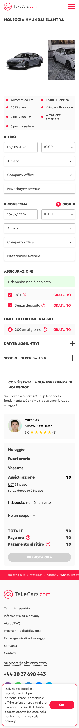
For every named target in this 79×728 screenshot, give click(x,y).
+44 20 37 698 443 (25, 674)
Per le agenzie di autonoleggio (25, 638)
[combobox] (55, 146)
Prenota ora (39, 557)
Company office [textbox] (20, 175)
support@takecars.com (25, 663)
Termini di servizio (17, 608)
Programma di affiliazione (22, 630)
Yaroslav (32, 419)
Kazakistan (44, 426)
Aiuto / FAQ (12, 623)
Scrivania (10, 645)
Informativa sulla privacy (22, 616)
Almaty (30, 426)
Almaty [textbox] (13, 161)
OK (62, 705)
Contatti (10, 653)
